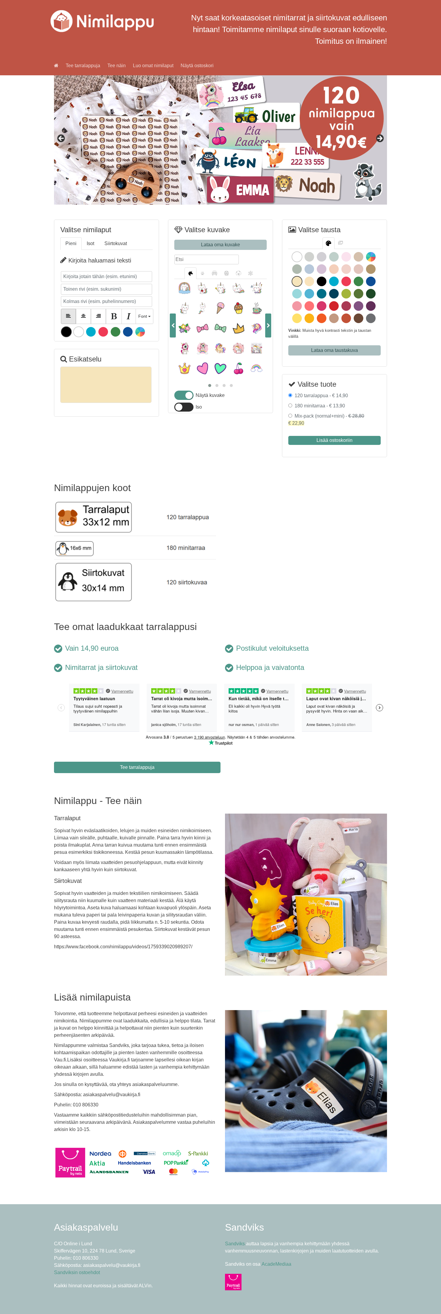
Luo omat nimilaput (153, 65)
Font (142, 316)
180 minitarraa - (318, 405)
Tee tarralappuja (83, 65)
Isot (90, 243)
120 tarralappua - (320, 395)
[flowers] (190, 273)
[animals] (202, 273)
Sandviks (235, 1243)
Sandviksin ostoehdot (77, 1272)
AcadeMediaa (276, 1264)
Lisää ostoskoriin (334, 440)
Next (379, 138)
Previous (61, 138)
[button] (209, 385)
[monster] (226, 273)
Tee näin (116, 65)
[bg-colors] (328, 243)
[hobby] (238, 273)
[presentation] (173, 326)
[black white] (250, 273)
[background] (340, 243)
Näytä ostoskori (197, 65)
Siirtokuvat (115, 243)
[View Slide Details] (220, 140)
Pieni (70, 243)
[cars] (214, 273)
